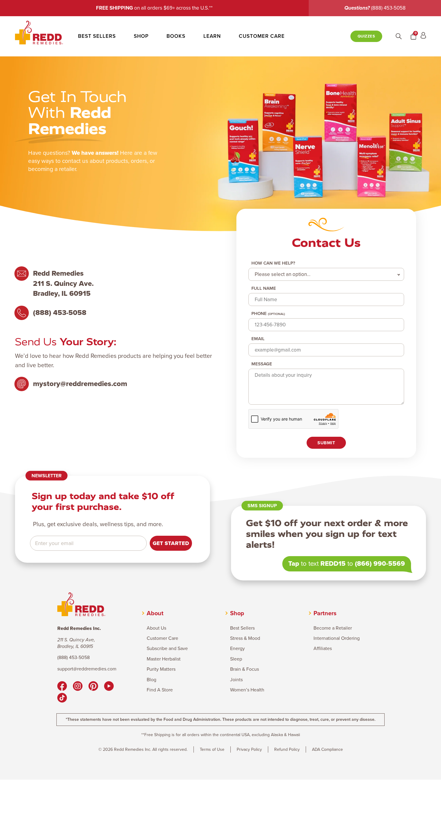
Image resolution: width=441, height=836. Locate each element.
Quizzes (366, 36)
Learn (212, 36)
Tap (293, 563)
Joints (236, 679)
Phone (268, 313)
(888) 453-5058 (388, 8)
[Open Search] (399, 36)
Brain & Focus (244, 669)
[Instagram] (77, 687)
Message (261, 364)
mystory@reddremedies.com (80, 384)
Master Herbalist (164, 659)
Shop (141, 36)
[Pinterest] (93, 687)
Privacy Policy (249, 749)
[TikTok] (62, 698)
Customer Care (262, 36)
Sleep (236, 659)
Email (258, 339)
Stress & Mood (245, 638)
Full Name (263, 288)
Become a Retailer (333, 628)
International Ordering (337, 638)
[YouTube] (109, 687)
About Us (156, 628)
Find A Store (160, 690)
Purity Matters (161, 669)
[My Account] (423, 36)
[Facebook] (62, 687)
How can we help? (273, 263)
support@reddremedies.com (86, 669)
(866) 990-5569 (380, 563)
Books (175, 36)
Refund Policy (287, 749)
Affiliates (323, 648)
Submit (326, 442)
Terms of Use (212, 749)
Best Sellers (97, 36)
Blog (151, 679)
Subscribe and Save (167, 648)
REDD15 (333, 563)
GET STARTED (171, 543)
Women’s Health (247, 690)
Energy (237, 648)
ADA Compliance (327, 749)
